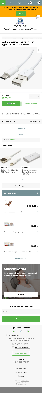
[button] (38, 17)
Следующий (33, 121)
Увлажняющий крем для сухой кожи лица (18, 232)
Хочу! (21, 14)
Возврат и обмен (21, 369)
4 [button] (22, 179)
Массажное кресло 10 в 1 (13, 212)
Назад (21, 186)
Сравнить (39, 50)
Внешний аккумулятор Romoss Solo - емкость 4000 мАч (30, 172)
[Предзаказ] (37, 212)
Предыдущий (10, 121)
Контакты (21, 376)
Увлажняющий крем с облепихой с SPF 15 (18, 252)
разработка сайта (22, 381)
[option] (21, 68)
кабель (12, 140)
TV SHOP (20, 26)
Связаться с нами (21, 372)
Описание (21, 128)
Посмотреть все (21, 259)
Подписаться (21, 319)
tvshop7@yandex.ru (22, 347)
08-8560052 (14, 335)
